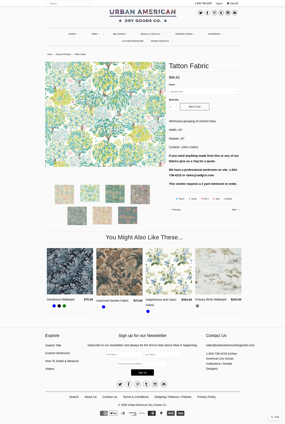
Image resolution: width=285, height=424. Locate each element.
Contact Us (109, 397)
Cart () (233, 3)
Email (229, 199)
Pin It (206, 199)
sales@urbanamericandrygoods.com (230, 345)
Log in (219, 3)
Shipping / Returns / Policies (172, 397)
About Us (90, 397)
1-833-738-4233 (203, 3)
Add (217, 199)
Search (74, 397)
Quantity (174, 99)
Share (194, 199)
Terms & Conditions (136, 397)
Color (172, 84)
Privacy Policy (206, 397)
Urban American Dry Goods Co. (147, 404)
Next (234, 209)
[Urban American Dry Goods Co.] (142, 16)
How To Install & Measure (62, 361)
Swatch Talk (53, 345)
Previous (176, 209)
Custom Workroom (57, 353)
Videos (49, 368)
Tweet (181, 199)
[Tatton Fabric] (105, 118)
